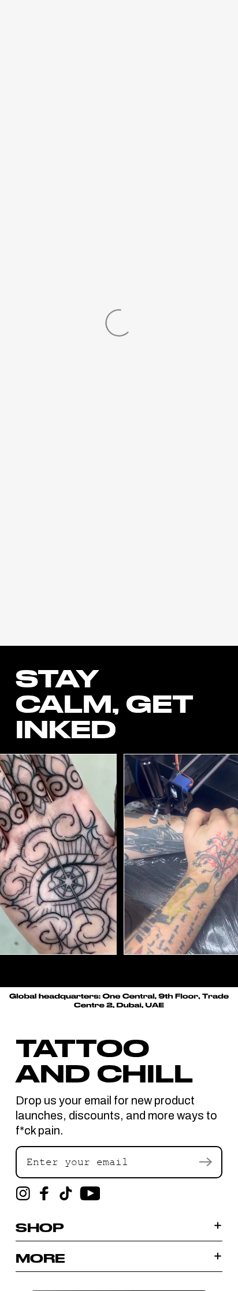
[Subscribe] (205, 1162)
